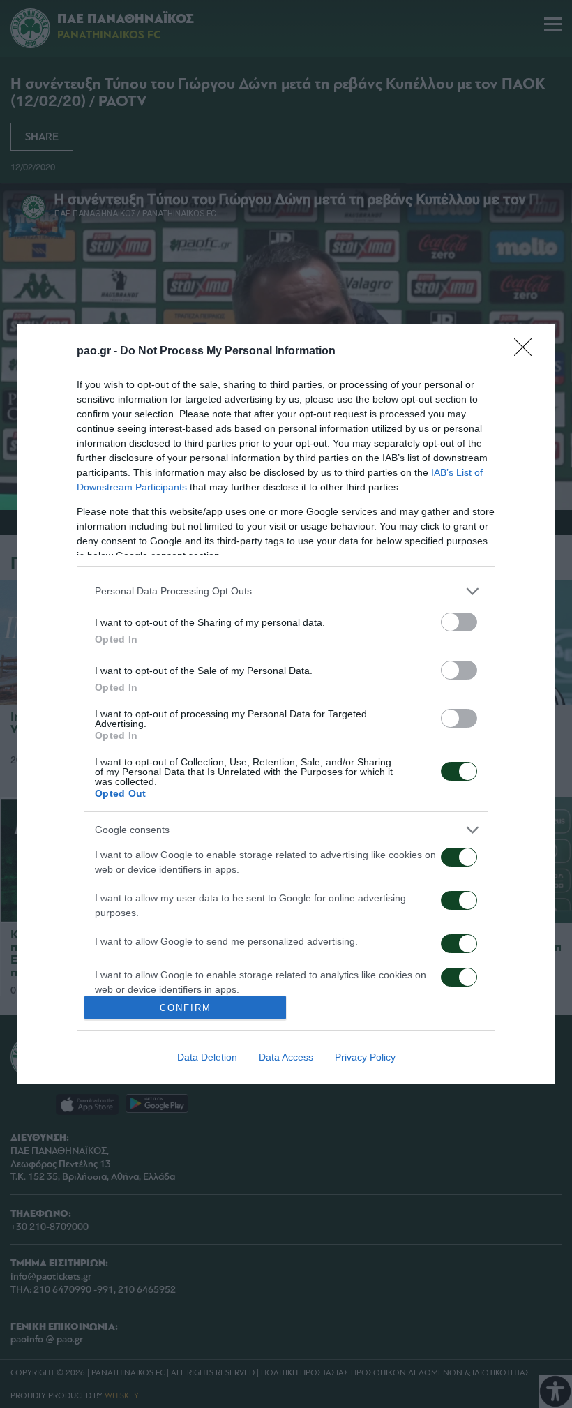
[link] (527, 351)
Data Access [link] (286, 1057)
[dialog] (286, 704)
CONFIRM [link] (185, 1008)
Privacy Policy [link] (365, 1057)
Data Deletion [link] (207, 1057)
